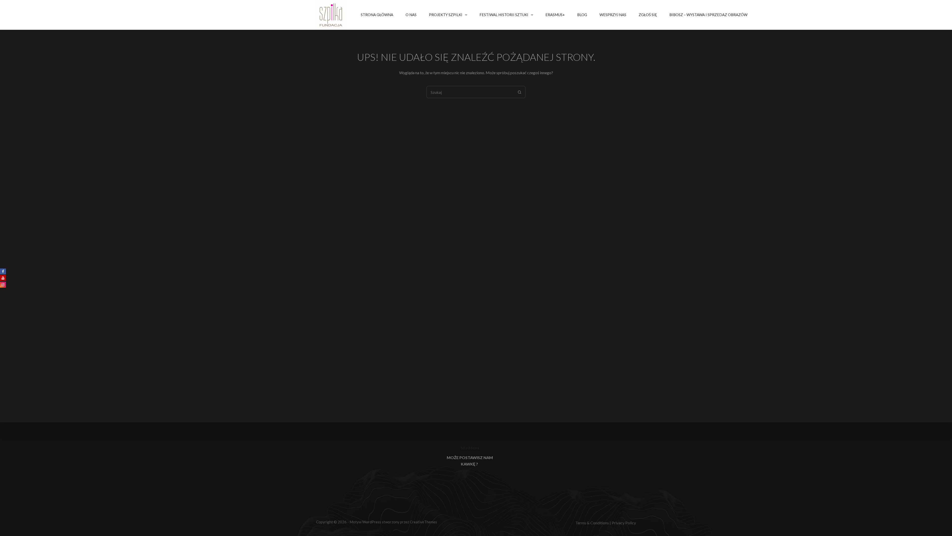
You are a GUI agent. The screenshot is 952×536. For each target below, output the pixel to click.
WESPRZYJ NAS (612, 14)
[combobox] (470, 92)
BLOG (582, 14)
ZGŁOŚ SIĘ (648, 14)
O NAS (411, 14)
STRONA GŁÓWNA (377, 14)
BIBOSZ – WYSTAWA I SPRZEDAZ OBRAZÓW (708, 14)
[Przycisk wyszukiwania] (519, 92)
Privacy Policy (624, 522)
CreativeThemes (423, 522)
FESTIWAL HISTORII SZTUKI (503, 14)
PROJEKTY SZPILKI (445, 14)
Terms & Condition (591, 522)
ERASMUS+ (555, 14)
